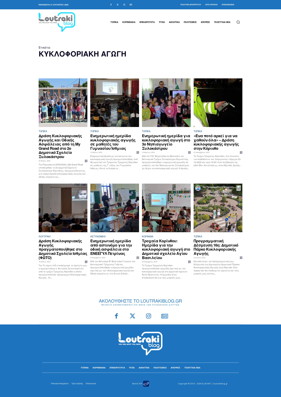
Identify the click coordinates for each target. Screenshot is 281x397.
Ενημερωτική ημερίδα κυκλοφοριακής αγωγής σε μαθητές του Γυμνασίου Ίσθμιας (113, 142)
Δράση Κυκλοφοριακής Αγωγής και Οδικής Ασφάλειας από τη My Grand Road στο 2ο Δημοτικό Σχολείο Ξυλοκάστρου (60, 146)
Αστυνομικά (98, 236)
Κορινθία (147, 236)
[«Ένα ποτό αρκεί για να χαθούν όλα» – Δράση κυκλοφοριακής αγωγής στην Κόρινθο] (218, 102)
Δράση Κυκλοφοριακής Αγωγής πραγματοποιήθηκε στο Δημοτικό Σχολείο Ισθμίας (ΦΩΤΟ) (63, 249)
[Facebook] (111, 4)
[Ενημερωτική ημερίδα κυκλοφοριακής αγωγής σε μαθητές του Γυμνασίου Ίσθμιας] (114, 102)
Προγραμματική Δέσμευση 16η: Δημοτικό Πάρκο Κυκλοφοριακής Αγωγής (216, 247)
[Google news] (130, 4)
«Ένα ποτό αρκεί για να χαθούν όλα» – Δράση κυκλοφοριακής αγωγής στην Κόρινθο (216, 142)
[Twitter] (117, 4)
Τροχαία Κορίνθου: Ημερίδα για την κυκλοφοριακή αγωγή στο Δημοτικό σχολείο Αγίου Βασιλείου (166, 249)
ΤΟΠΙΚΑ (43, 131)
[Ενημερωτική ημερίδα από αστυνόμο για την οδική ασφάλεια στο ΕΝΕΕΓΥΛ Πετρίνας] (114, 208)
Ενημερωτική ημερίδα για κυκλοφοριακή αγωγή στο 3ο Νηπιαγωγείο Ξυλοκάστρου (166, 142)
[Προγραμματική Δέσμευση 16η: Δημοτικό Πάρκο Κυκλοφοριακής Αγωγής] (218, 208)
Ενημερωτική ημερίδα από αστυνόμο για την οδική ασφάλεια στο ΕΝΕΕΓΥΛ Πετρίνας (111, 247)
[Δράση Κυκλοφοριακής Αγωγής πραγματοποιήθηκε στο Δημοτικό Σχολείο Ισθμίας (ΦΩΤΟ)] (63, 208)
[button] (238, 22)
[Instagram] (124, 4)
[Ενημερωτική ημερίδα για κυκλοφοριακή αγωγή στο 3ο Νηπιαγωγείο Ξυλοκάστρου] (166, 102)
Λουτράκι (44, 236)
